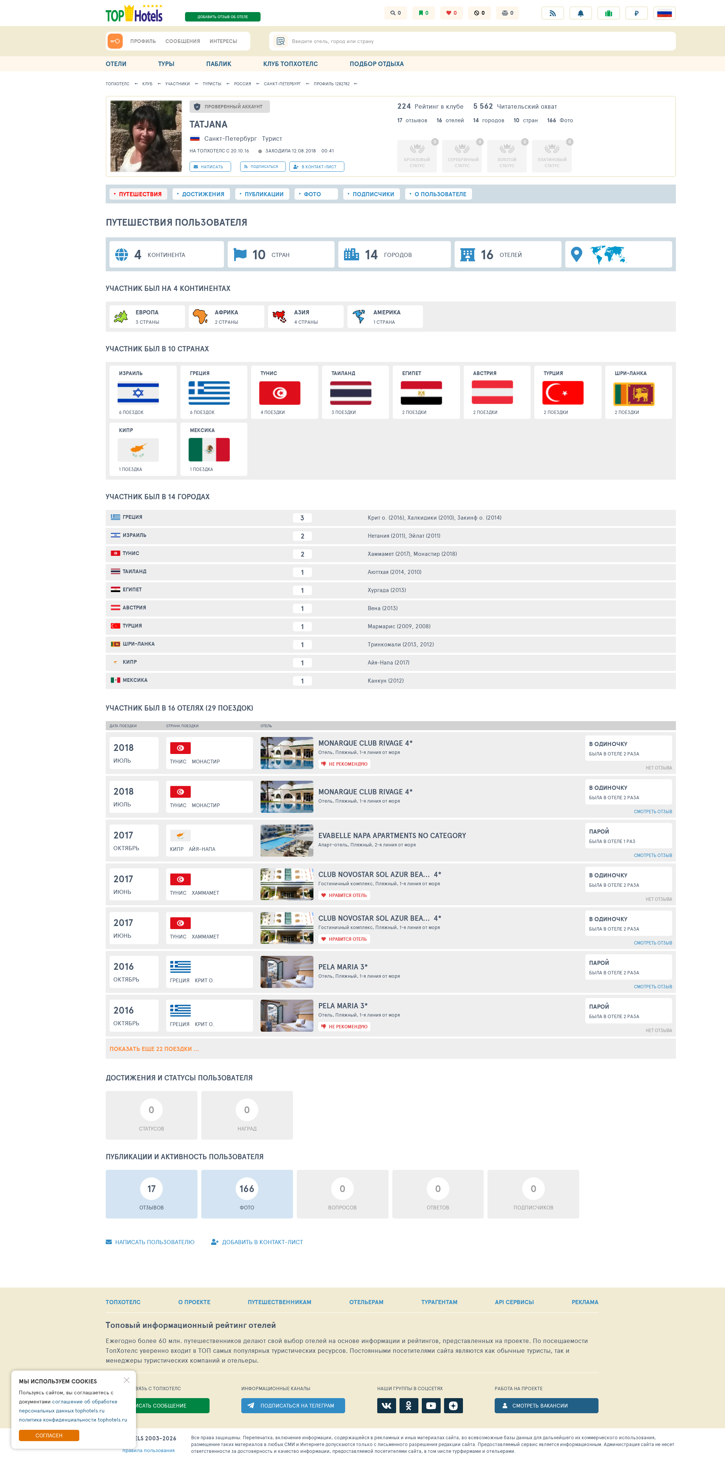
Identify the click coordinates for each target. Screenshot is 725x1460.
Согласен (49, 1435)
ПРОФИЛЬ (143, 41)
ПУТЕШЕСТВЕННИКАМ (280, 1302)
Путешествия (140, 193)
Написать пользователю (154, 1241)
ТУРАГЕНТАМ (439, 1302)
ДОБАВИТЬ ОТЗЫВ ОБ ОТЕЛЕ (222, 16)
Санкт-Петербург (282, 83)
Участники (177, 83)
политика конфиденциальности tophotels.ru (73, 1419)
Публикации (264, 193)
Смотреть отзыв (653, 811)
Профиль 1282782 (332, 83)
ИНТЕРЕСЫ (223, 41)
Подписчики (373, 193)
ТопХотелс (118, 83)
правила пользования (148, 1450)
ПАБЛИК (218, 63)
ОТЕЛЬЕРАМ (366, 1302)
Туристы (212, 83)
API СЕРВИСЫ (514, 1302)
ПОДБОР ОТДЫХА (377, 63)
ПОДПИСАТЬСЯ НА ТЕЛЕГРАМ (297, 1405)
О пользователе (440, 193)
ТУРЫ (166, 63)
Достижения (203, 193)
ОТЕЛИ (116, 63)
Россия (242, 83)
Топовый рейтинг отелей (191, 1325)
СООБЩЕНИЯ (182, 41)
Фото (312, 193)
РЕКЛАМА (585, 1302)
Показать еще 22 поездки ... (154, 1048)
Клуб (147, 83)
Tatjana (208, 124)
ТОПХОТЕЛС (123, 1302)
